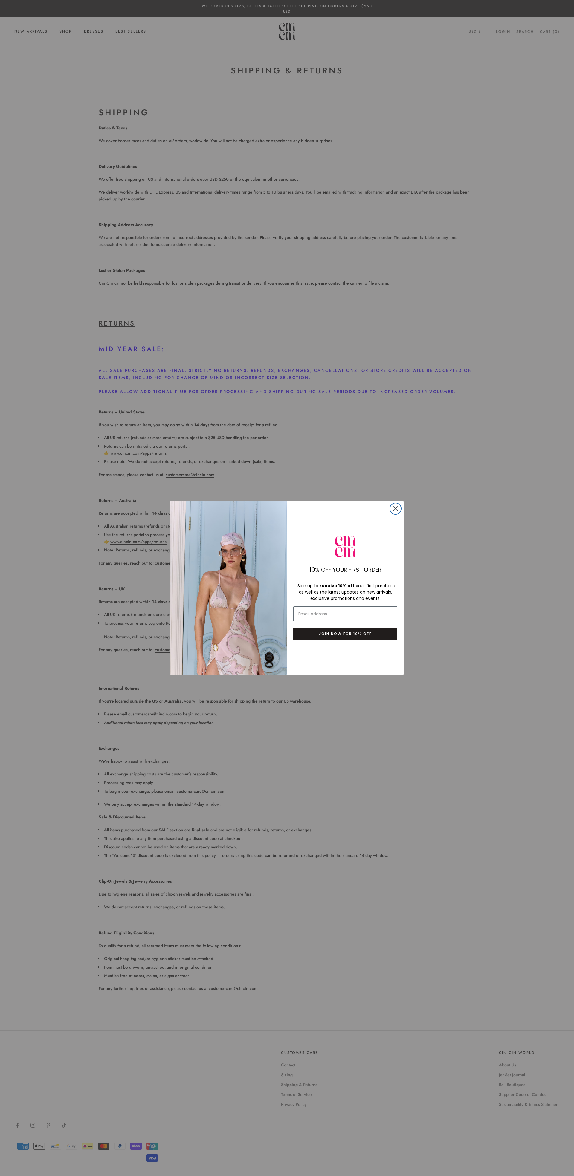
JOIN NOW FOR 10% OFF (345, 633)
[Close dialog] (395, 508)
